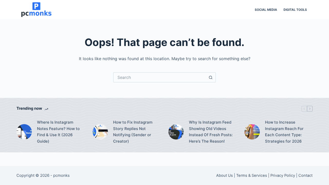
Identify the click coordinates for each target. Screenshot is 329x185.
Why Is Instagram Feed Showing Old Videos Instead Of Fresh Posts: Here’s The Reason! (211, 132)
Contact (305, 175)
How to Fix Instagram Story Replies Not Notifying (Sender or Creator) (132, 132)
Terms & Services (251, 175)
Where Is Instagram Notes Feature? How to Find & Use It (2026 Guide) (58, 132)
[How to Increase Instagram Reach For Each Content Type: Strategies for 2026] (252, 132)
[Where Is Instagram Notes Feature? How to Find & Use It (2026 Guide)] (24, 132)
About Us (224, 175)
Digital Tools (295, 10)
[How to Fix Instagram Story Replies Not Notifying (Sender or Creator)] (100, 132)
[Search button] (211, 77)
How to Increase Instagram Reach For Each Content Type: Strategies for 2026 (284, 132)
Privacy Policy (282, 175)
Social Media (266, 10)
